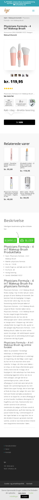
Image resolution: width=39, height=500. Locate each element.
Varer (7, 449)
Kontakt (8, 452)
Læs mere (22, 493)
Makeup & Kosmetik (15, 18)
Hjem (5, 18)
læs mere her (9, 96)
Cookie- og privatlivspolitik (14, 484)
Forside (8, 446)
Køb (21, 122)
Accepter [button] (25, 496)
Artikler (13, 446)
